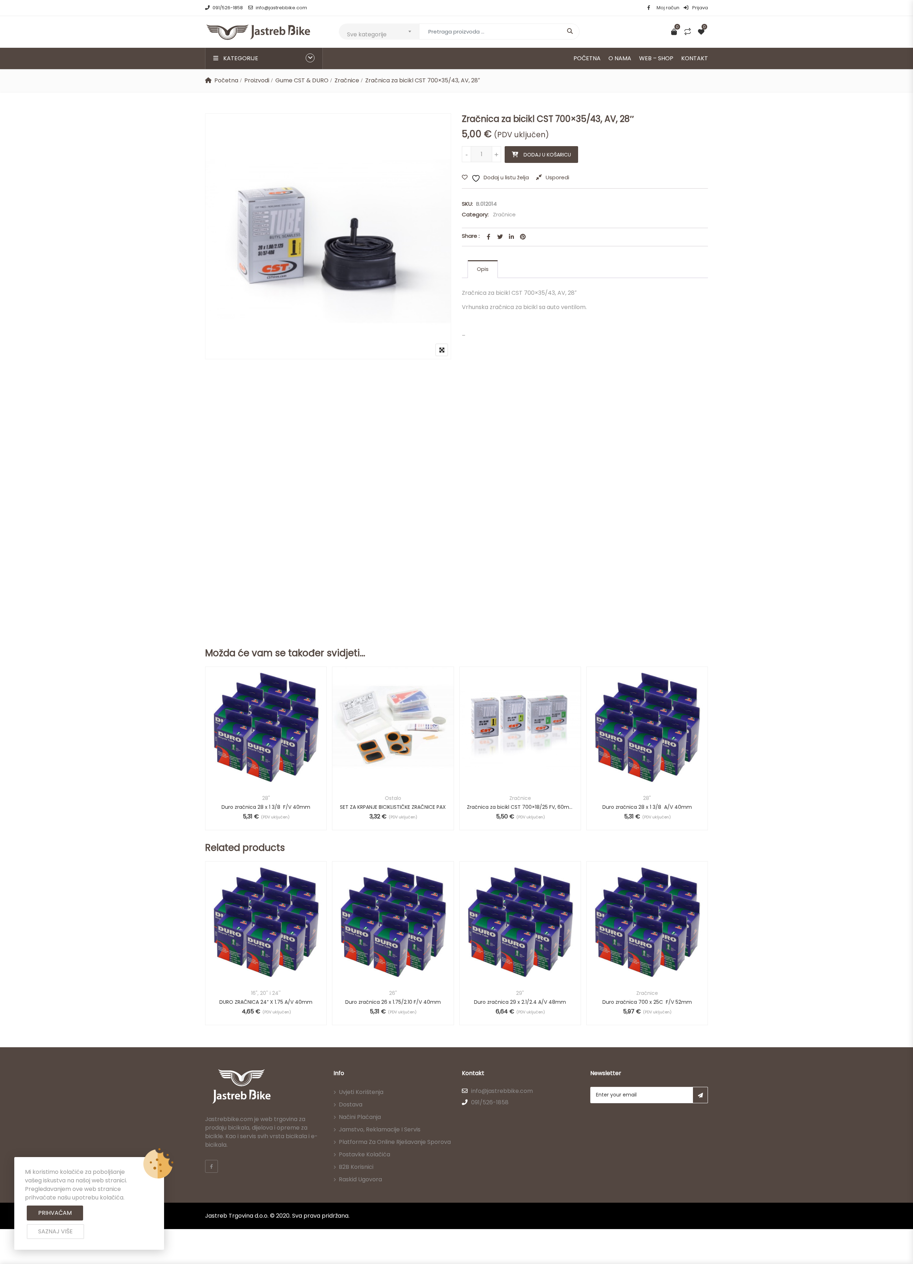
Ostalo (393, 798)
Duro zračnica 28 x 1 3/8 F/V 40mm (265, 807)
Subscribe (700, 1095)
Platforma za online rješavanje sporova (395, 1142)
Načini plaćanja (360, 1117)
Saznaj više (55, 1231)
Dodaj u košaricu (547, 154)
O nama (619, 58)
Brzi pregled (266, 770)
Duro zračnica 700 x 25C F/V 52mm (647, 1002)
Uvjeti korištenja (361, 1092)
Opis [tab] (483, 269)
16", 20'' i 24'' (266, 993)
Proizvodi (256, 80)
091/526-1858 (228, 7)
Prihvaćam (55, 1213)
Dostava (350, 1104)
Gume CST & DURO (301, 80)
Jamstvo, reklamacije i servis (379, 1129)
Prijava (699, 7)
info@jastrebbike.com (281, 7)
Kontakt (694, 58)
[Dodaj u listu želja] (275, 739)
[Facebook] (211, 1166)
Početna (587, 58)
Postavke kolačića (364, 1154)
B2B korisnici (356, 1167)
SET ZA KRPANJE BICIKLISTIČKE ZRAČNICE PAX (393, 807)
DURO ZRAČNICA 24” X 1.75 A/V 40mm (265, 1002)
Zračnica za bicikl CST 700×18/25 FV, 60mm (520, 807)
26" (393, 993)
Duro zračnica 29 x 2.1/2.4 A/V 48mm (520, 1002)
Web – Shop (656, 58)
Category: (475, 214)
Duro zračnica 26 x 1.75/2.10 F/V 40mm (393, 1002)
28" (266, 798)
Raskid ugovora (360, 1179)
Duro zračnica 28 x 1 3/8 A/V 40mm (647, 807)
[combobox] (379, 32)
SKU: (467, 203)
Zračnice (347, 80)
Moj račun (668, 7)
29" (520, 993)
